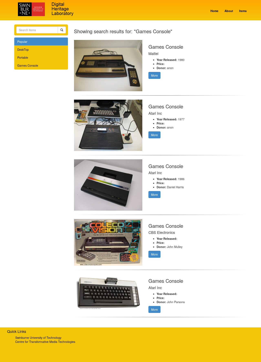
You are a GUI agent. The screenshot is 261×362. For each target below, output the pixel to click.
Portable (22, 57)
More (154, 75)
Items (243, 11)
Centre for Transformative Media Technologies (45, 342)
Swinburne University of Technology (38, 338)
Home (214, 11)
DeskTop (23, 49)
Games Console (27, 65)
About (229, 11)
